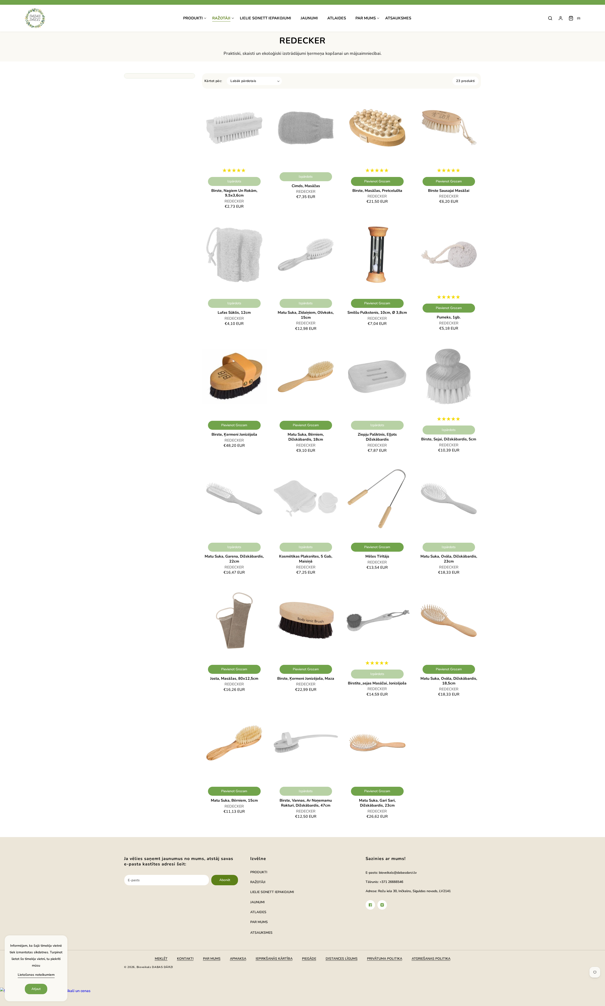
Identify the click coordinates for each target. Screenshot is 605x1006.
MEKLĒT (161, 958)
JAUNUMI (257, 902)
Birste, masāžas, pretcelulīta (377, 190)
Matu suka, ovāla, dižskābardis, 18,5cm (448, 681)
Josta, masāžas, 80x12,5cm (234, 678)
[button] (194, 18)
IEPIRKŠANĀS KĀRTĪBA (274, 958)
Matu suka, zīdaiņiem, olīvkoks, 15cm (306, 315)
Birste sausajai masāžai (448, 190)
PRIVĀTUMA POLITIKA (384, 958)
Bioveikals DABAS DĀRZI (155, 967)
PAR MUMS (259, 922)
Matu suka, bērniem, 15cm (234, 800)
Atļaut (36, 989)
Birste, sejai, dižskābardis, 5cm (448, 439)
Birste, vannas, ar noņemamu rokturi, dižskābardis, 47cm (306, 803)
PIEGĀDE (309, 958)
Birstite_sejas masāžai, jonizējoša (377, 683)
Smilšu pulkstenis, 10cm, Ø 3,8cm (377, 312)
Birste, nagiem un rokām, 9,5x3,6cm (234, 193)
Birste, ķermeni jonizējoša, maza (305, 678)
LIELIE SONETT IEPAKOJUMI (272, 892)
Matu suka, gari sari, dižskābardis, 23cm (377, 803)
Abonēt (224, 880)
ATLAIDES (258, 912)
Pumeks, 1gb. (449, 317)
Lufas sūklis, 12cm (234, 312)
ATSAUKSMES (261, 932)
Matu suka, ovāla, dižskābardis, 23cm (448, 559)
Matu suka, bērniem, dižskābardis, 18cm (306, 437)
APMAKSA (238, 958)
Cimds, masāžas (306, 186)
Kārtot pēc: (213, 81)
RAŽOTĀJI (257, 882)
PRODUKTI (258, 872)
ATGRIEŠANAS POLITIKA (431, 958)
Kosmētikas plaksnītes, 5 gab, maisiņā (305, 559)
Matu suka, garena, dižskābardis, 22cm (234, 559)
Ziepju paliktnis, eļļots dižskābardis (377, 437)
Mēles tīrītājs (377, 556)
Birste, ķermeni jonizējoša (234, 434)
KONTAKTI (185, 958)
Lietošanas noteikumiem (36, 974)
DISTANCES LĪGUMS (342, 958)
